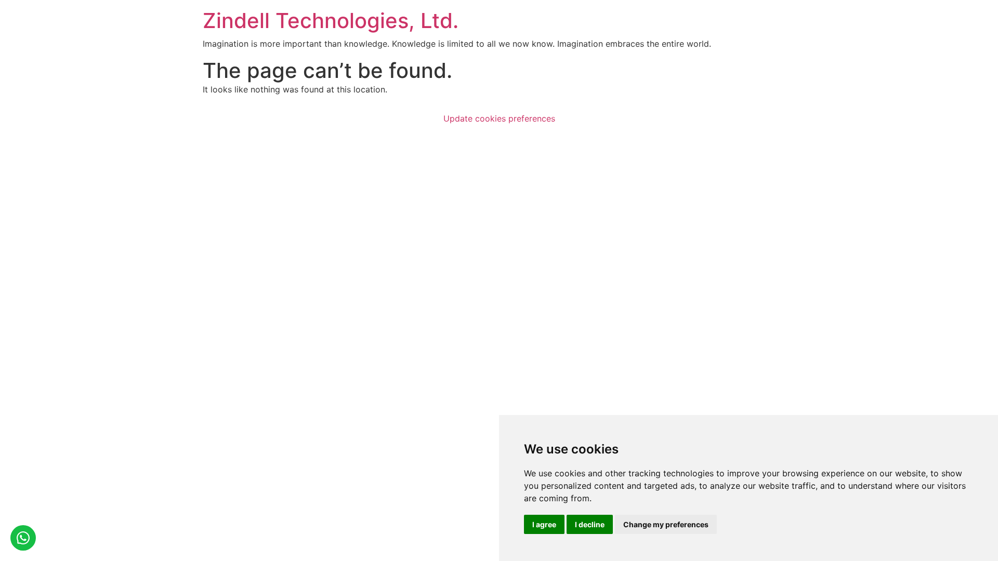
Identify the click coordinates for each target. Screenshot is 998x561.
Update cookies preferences (499, 118)
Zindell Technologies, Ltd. (330, 20)
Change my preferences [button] (665, 524)
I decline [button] (590, 524)
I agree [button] (544, 524)
